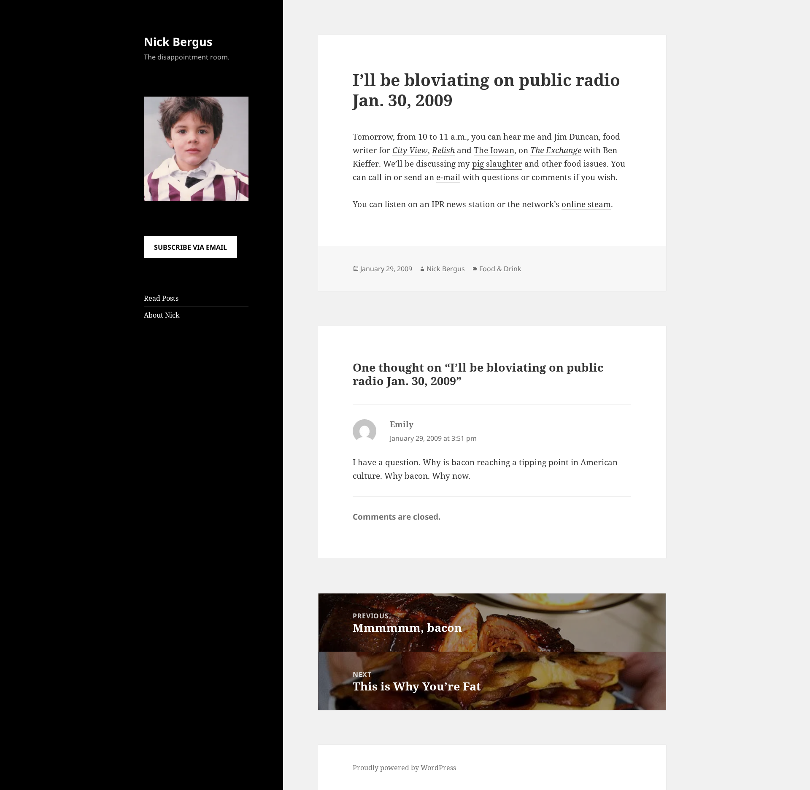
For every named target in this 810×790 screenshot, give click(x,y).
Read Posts (161, 298)
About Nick (161, 315)
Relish (443, 150)
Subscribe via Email (190, 247)
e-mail (448, 177)
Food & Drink (500, 268)
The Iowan (494, 150)
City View (410, 150)
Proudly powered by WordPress (404, 767)
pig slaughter (497, 163)
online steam (586, 204)
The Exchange (555, 150)
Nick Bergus (178, 41)
